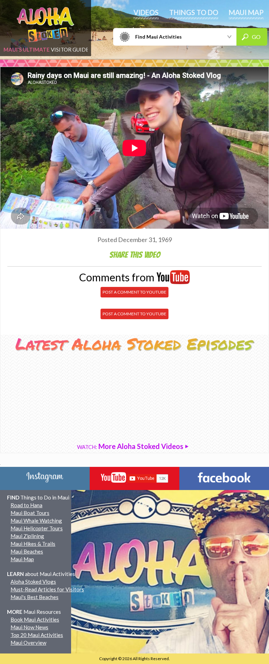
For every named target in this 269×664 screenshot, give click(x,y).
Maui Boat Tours (30, 513)
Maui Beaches (27, 551)
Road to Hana (26, 505)
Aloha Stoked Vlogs (33, 581)
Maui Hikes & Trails (33, 544)
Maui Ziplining (27, 536)
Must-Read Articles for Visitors (47, 589)
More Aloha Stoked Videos (131, 446)
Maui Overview (28, 642)
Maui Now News (29, 627)
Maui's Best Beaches (34, 597)
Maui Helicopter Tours (37, 528)
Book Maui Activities (35, 619)
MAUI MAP (246, 12)
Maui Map (22, 559)
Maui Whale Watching (36, 520)
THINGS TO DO (193, 12)
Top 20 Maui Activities (37, 635)
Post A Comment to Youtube (134, 292)
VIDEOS (146, 12)
